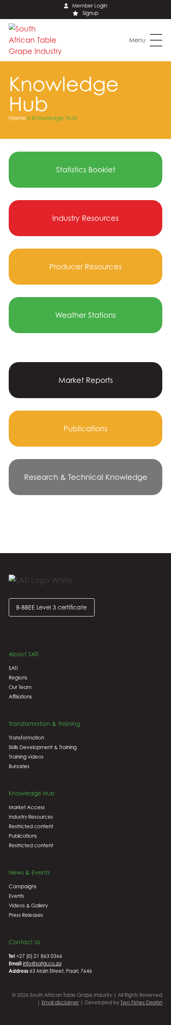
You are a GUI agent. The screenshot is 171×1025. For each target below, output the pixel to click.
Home (17, 117)
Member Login (89, 5)
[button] (145, 40)
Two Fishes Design (141, 1002)
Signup (90, 13)
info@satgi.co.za (42, 963)
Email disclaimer (60, 1002)
